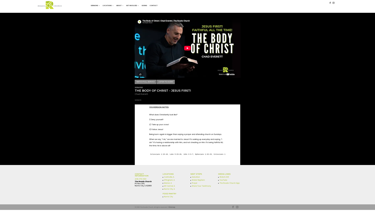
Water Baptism (198, 180)
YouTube (223, 180)
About (119, 5)
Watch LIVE (224, 177)
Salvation (196, 177)
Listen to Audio (165, 82)
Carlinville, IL (169, 177)
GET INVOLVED (131, 5)
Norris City (168, 196)
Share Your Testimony (201, 186)
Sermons (94, 5)
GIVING (144, 5)
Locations (107, 5)
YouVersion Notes (159, 107)
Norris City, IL (169, 189)
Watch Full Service (145, 82)
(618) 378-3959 (140, 179)
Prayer (194, 183)
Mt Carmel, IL (169, 186)
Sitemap (171, 207)
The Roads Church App (230, 183)
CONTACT (154, 5)
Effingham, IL (169, 180)
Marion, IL (168, 183)
